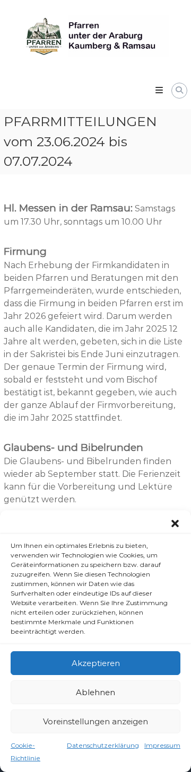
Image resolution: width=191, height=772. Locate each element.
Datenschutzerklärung (103, 745)
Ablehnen (95, 692)
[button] (175, 523)
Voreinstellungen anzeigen (95, 721)
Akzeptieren (96, 663)
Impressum (162, 745)
